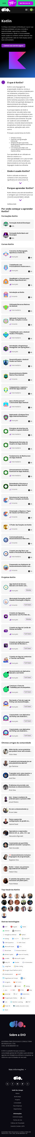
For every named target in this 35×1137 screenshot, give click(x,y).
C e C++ (16, 938)
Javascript (7, 994)
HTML (22, 990)
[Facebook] (12, 1084)
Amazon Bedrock (21, 950)
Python (23, 934)
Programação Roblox (11, 998)
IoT (17, 994)
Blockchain (8, 950)
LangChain (8, 966)
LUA (6, 1002)
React (6, 1010)
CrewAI (19, 986)
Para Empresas (17, 1106)
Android (7, 931)
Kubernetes (26, 994)
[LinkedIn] (7, 1084)
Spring (28, 986)
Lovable (7, 958)
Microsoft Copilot (20, 958)
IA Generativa (28, 962)
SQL (24, 978)
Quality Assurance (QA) (22, 1006)
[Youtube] (17, 1084)
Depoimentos (18, 1109)
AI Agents (7, 982)
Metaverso (17, 931)
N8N (13, 990)
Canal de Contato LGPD (17, 1126)
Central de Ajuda (17, 1117)
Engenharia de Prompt (11, 978)
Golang (7, 938)
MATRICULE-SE (25, 3)
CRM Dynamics (9, 942)
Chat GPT (27, 938)
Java (6, 990)
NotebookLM (9, 974)
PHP (29, 1002)
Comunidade (17, 1103)
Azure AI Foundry (23, 954)
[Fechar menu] (26, 10)
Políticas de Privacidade (17, 1123)
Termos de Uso (17, 1120)
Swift (19, 974)
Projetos (17, 1099)
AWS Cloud (22, 942)
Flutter (24, 927)
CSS (20, 946)
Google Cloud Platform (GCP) (13, 970)
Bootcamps (17, 1096)
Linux (23, 998)
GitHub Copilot (9, 954)
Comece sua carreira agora (13, 46)
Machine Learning (17, 1002)
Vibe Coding (19, 966)
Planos (17, 1093)
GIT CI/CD (18, 982)
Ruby (30, 990)
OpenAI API (8, 986)
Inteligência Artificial (10, 934)
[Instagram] (27, 1084)
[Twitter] (22, 1084)
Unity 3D (7, 962)
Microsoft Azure (9, 946)
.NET (6, 927)
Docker (17, 962)
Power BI (7, 1006)
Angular (15, 927)
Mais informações (16, 1069)
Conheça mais (11, 204)
